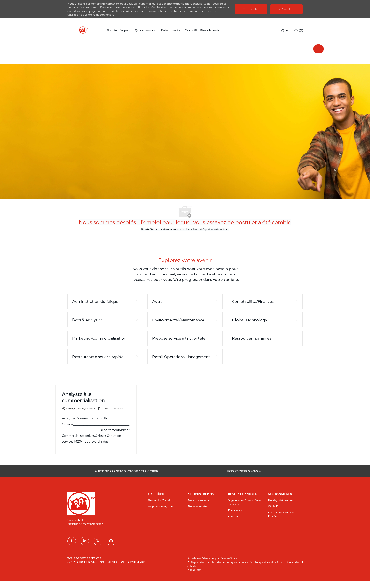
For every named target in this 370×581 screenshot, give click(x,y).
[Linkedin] (85, 541)
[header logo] (81, 30)
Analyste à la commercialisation (83, 397)
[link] (105, 503)
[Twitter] (98, 541)
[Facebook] (71, 541)
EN (318, 48)
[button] (284, 31)
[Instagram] (111, 541)
